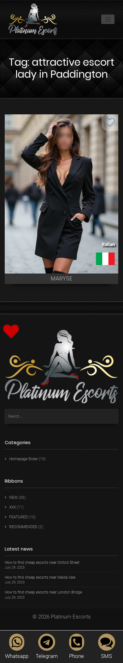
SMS (106, 656)
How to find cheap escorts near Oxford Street (42, 563)
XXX (12, 507)
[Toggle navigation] (108, 19)
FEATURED (18, 517)
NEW (13, 497)
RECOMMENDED (23, 527)
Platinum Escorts (71, 616)
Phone (76, 656)
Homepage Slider (23, 459)
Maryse (61, 278)
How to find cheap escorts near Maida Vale (40, 578)
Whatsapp (16, 656)
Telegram (47, 656)
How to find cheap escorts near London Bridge (43, 592)
